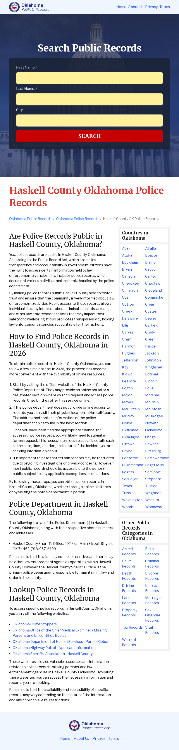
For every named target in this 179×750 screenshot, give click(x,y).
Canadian (130, 276)
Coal (125, 297)
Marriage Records (153, 600)
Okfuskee (130, 430)
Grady (150, 332)
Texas (127, 486)
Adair (126, 248)
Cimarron (130, 290)
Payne (127, 451)
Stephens (153, 479)
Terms (164, 7)
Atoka (127, 255)
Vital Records (152, 630)
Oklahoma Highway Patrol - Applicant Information (54, 648)
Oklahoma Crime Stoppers (35, 624)
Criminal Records (152, 563)
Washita (152, 500)
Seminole (153, 472)
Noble (127, 423)
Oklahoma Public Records (30, 219)
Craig (149, 304)
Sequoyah (130, 479)
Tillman (151, 486)
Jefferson (130, 360)
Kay (125, 367)
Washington (132, 500)
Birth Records (152, 551)
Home (121, 7)
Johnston (153, 360)
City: (19, 110)
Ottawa (128, 444)
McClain (152, 402)
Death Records (129, 576)
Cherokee (130, 283)
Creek (127, 311)
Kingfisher (154, 367)
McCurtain (131, 409)
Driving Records (129, 588)
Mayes (127, 402)
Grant (127, 339)
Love (149, 388)
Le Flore (129, 381)
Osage (150, 437)
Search (89, 136)
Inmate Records (152, 588)
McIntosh (153, 409)
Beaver (151, 255)
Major (127, 395)
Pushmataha (132, 465)
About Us (135, 7)
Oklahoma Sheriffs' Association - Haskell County (53, 654)
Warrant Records (129, 642)
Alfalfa (150, 248)
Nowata (151, 423)
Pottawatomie (155, 458)
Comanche (154, 297)
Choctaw (152, 283)
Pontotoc (130, 458)
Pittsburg (153, 451)
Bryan (127, 269)
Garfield (151, 325)
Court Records (129, 563)
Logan (127, 388)
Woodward (154, 507)
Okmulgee (130, 437)
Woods (128, 507)
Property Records (129, 612)
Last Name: (26, 89)
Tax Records (132, 627)
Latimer (151, 374)
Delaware (130, 318)
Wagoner (153, 493)
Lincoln (151, 381)
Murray (128, 416)
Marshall (152, 395)
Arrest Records (129, 551)
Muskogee (154, 416)
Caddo (150, 269)
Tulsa (126, 493)
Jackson (152, 353)
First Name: (26, 67)
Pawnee (152, 444)
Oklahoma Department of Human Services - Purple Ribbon (61, 642)
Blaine (150, 262)
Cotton (128, 304)
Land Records (129, 600)
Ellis (125, 325)
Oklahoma (153, 430)
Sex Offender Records (152, 615)
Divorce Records (152, 576)
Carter (150, 276)
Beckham (130, 262)
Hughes (128, 353)
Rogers (128, 472)
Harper (151, 346)
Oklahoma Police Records (77, 219)
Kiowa (127, 374)
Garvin (127, 332)
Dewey (151, 318)
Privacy (151, 7)
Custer (151, 311)
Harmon (129, 346)
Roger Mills (154, 465)
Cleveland (153, 290)
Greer (150, 339)
